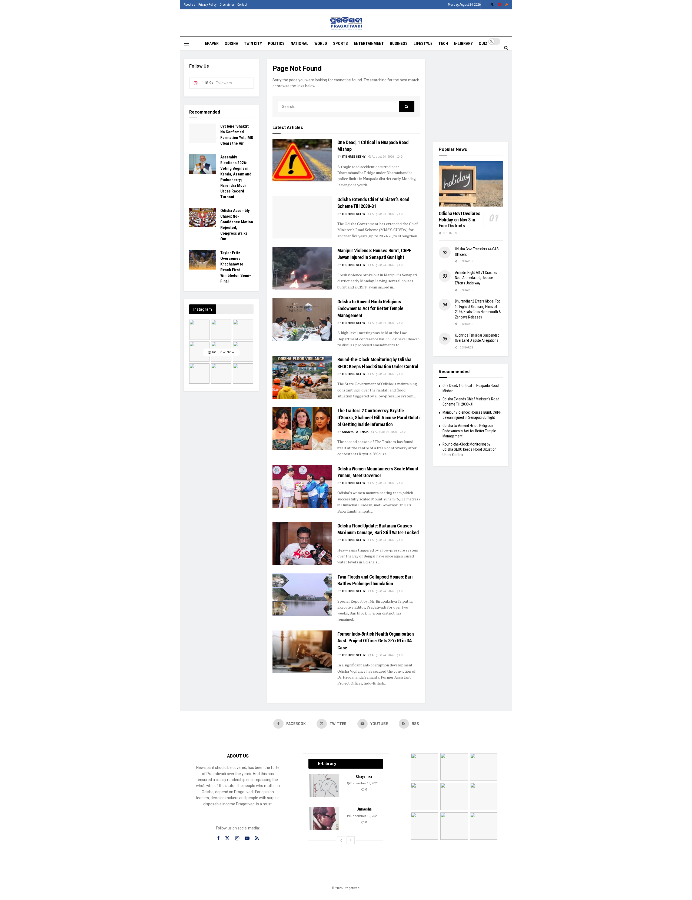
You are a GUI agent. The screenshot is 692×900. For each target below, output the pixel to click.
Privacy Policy (207, 4)
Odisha (231, 43)
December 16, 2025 (364, 783)
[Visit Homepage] (346, 23)
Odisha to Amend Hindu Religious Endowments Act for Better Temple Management (370, 308)
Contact (242, 4)
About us (189, 4)
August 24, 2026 (382, 156)
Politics (276, 43)
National (299, 43)
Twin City (253, 43)
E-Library (463, 43)
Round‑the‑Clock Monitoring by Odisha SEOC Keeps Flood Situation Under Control (470, 449)
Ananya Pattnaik (355, 432)
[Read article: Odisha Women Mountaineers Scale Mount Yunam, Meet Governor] (302, 486)
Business (399, 43)
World (320, 43)
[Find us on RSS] (506, 4)
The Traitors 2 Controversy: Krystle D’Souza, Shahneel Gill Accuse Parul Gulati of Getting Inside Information (378, 417)
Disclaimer (227, 4)
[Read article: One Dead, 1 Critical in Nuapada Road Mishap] (302, 160)
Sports (340, 43)
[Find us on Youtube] (499, 4)
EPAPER (212, 43)
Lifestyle (423, 43)
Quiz (483, 43)
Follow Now (223, 352)
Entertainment (369, 43)
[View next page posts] (351, 840)
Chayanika (364, 776)
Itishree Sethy (353, 156)
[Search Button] (506, 47)
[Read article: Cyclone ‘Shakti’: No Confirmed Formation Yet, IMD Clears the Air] (202, 133)
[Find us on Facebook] (485, 4)
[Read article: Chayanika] (324, 785)
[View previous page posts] (341, 840)
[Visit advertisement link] (470, 96)
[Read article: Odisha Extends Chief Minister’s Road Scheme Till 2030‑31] (302, 217)
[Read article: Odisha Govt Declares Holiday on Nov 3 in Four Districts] (471, 184)
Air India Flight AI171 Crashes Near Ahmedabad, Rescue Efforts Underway (476, 277)
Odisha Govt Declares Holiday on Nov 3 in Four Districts (459, 219)
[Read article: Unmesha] (324, 818)
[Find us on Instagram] (237, 838)
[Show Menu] (186, 43)
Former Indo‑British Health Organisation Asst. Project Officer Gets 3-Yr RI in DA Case (375, 640)
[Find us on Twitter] (492, 4)
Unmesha (364, 809)
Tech (443, 43)
